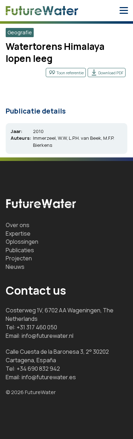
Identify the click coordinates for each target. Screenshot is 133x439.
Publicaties (20, 250)
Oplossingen (22, 242)
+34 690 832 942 (38, 368)
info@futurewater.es (49, 377)
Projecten (19, 258)
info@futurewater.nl (47, 336)
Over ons (17, 225)
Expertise (18, 233)
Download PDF (110, 72)
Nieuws (15, 267)
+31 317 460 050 (37, 327)
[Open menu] (123, 10)
